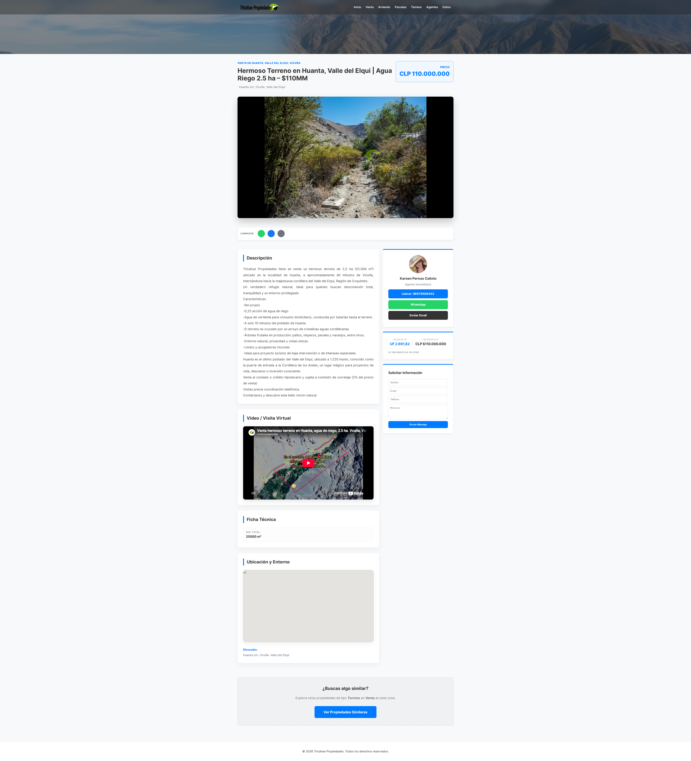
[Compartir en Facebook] (271, 233)
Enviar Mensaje (418, 424)
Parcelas (401, 7)
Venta (370, 7)
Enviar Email (418, 315)
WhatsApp (418, 304)
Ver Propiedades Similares (345, 712)
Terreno (416, 7)
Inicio (357, 7)
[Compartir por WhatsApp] (261, 233)
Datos (446, 7)
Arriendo (384, 7)
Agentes (432, 7)
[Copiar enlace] (281, 233)
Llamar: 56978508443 (418, 293)
